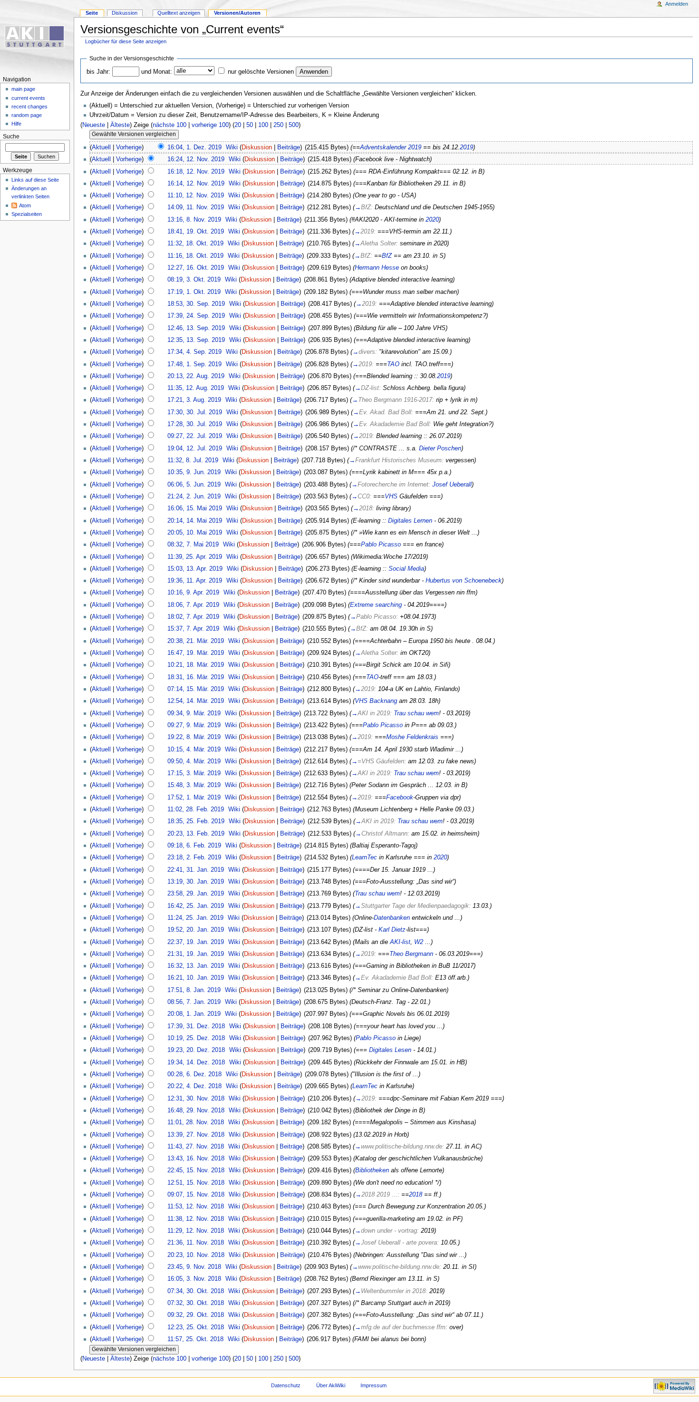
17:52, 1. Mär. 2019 (194, 797)
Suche (11, 136)
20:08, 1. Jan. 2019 (194, 1014)
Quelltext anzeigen (178, 13)
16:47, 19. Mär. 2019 (195, 653)
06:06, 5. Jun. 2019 (194, 484)
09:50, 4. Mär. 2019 (194, 761)
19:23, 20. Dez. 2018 (196, 1050)
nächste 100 (169, 125)
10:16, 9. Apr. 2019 (193, 592)
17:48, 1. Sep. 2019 (194, 364)
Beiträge (288, 147)
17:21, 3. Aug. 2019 (194, 400)
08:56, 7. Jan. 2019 (194, 1002)
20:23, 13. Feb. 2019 (195, 833)
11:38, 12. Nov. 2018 (195, 1219)
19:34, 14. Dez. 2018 (196, 1062)
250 (278, 125)
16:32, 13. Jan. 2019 (195, 966)
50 (249, 125)
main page (23, 89)
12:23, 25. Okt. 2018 (195, 1327)
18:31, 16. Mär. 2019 (195, 677)
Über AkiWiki (330, 1385)
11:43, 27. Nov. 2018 (195, 1146)
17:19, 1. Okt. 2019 (194, 292)
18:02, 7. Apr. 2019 (193, 616)
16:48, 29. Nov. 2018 (195, 1110)
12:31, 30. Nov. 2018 (195, 1098)
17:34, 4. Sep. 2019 (194, 352)
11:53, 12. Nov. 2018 (195, 1206)
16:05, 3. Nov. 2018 (194, 1278)
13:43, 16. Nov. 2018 (195, 1158)
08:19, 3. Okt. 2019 (194, 279)
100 (263, 125)
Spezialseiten (26, 214)
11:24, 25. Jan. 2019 (195, 918)
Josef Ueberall (452, 484)
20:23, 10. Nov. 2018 (195, 1255)
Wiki (232, 147)
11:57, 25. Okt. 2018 (195, 1339)
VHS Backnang (376, 701)
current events (28, 98)
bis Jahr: (98, 71)
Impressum (373, 1385)
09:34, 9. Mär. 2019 (194, 713)
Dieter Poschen (440, 448)
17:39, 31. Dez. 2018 (196, 1026)
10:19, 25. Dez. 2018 (196, 1038)
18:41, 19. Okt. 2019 (195, 231)
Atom (25, 205)
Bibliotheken (372, 1170)
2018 (415, 1194)
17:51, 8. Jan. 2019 (194, 990)
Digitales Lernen (410, 520)
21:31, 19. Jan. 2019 (195, 954)
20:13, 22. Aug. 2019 (195, 376)
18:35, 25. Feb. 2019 (195, 821)
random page (26, 115)
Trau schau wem (416, 713)
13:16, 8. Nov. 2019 (194, 219)
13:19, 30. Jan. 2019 (195, 881)
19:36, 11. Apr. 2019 (194, 580)
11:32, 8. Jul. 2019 (192, 460)
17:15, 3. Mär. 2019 (194, 773)
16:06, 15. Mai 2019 (194, 508)
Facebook (399, 797)
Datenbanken (392, 918)
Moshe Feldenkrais (412, 737)
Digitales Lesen (390, 1050)
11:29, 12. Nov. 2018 (195, 1230)
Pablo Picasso (381, 544)
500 (294, 125)
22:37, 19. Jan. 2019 (195, 942)
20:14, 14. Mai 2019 (194, 520)
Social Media (406, 568)
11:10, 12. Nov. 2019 (195, 195)
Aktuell (101, 147)
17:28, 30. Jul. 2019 (194, 424)
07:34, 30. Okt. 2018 (195, 1291)
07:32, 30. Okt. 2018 (195, 1303)
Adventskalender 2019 (390, 147)
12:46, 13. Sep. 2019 (196, 328)
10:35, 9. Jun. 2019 (194, 472)
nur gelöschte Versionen (261, 71)
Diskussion (257, 147)
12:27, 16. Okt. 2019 (195, 267)
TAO (393, 364)
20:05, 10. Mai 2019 (194, 532)
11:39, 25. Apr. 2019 (194, 557)
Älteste (120, 125)
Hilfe (16, 124)
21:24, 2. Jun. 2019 (194, 496)
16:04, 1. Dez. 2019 (194, 147)
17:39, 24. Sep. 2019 (196, 315)
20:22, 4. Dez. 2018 (194, 1086)
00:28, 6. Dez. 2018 (194, 1074)
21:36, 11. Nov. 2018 (195, 1242)
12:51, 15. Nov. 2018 (195, 1182)
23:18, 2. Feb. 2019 (194, 857)
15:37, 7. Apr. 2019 (193, 628)
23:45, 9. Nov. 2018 (194, 1267)
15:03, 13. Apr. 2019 (195, 568)
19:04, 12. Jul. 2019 (194, 448)
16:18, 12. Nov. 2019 (195, 171)
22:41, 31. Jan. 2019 (195, 870)
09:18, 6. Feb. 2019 (194, 845)
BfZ (387, 256)
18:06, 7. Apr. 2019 (193, 605)
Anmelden (676, 4)
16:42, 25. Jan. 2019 (195, 906)
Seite (92, 13)
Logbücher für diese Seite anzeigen (125, 41)
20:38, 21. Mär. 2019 (195, 641)
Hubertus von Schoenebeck (464, 580)
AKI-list (400, 942)
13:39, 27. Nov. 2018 (195, 1134)
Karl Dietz (392, 929)
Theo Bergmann (411, 954)
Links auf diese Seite (35, 180)
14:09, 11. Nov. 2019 (195, 207)
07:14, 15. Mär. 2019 (195, 689)
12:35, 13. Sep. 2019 (196, 340)
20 (237, 125)
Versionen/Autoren (237, 13)
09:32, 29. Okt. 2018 (195, 1315)
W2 (418, 942)
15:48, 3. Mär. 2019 (194, 785)
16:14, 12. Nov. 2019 (195, 183)
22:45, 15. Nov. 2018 (195, 1170)
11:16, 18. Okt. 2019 (195, 256)
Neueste (93, 125)
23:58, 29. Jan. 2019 (195, 893)
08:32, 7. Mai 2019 (193, 544)
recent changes (29, 106)
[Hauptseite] (37, 37)
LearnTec (364, 857)
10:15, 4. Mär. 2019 (194, 749)
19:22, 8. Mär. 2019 (194, 737)
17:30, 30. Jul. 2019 (194, 412)
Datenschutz (286, 1385)
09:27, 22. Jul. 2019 (194, 436)
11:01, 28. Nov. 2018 (195, 1122)
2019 (466, 147)
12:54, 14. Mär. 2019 (195, 701)
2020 (432, 219)
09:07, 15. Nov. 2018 (195, 1194)
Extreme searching (376, 605)
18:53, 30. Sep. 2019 (196, 304)
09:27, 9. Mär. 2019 (194, 725)
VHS (391, 496)
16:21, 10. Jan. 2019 (195, 977)
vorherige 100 (210, 125)
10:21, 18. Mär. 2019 (195, 665)
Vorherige (129, 147)
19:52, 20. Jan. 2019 (195, 929)
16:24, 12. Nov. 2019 (195, 159)
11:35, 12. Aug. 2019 (195, 388)
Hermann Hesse (377, 267)
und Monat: (156, 71)
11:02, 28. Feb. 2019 (195, 809)
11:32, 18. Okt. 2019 (195, 243)
